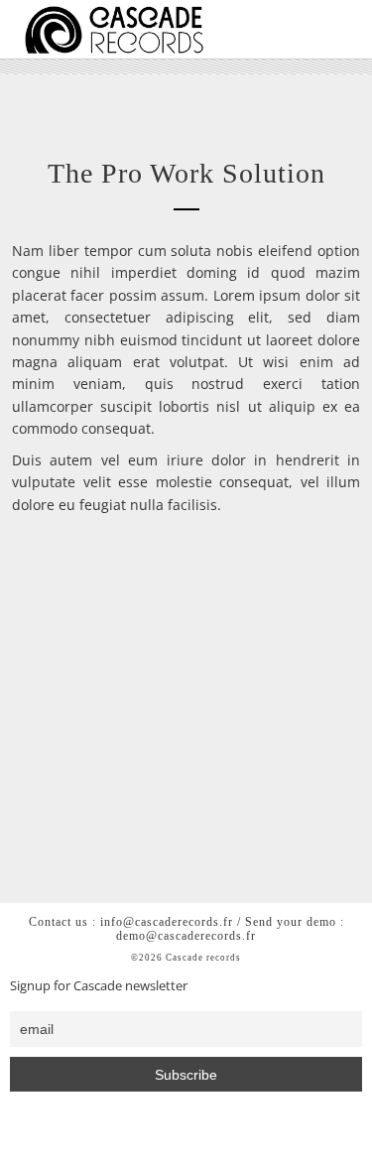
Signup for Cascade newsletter (98, 985)
